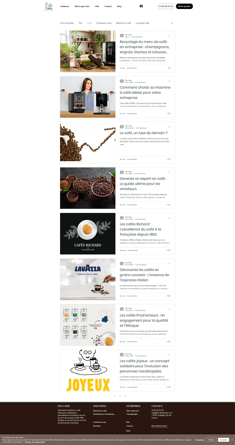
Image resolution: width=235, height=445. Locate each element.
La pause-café (142, 23)
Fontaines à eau (104, 23)
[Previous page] (110, 396)
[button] (172, 23)
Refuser (211, 440)
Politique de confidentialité (35, 442)
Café (89, 23)
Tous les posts (67, 23)
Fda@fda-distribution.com (162, 413)
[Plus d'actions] (170, 35)
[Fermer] (232, 439)
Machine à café (123, 23)
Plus (156, 23)
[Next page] (125, 396)
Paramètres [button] (199, 440)
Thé (80, 23)
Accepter (223, 440)
